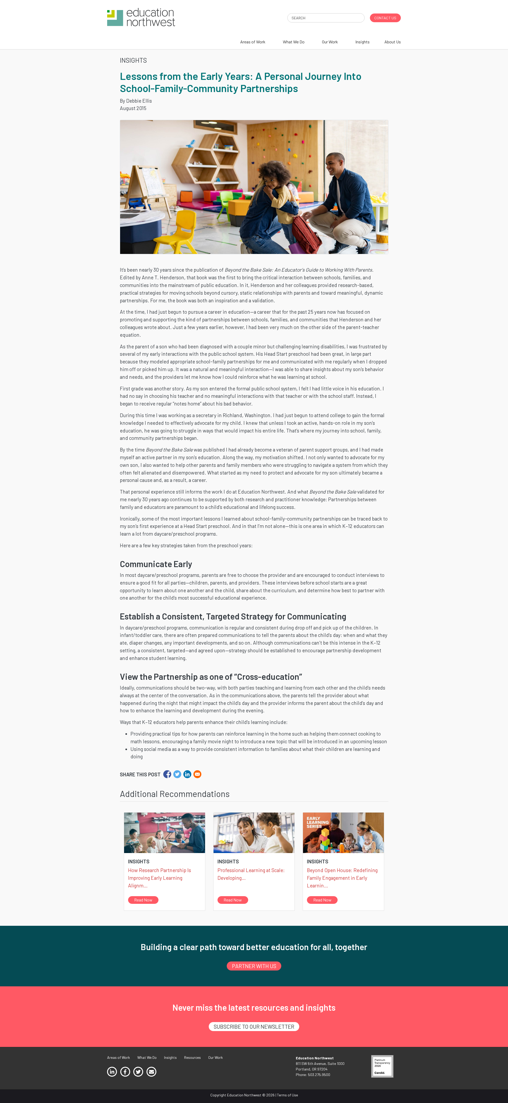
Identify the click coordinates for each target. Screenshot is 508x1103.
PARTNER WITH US (254, 966)
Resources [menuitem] (192, 1057)
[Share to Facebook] (167, 774)
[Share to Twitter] (177, 774)
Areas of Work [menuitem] (252, 41)
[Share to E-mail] (197, 774)
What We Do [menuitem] (294, 41)
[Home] (141, 16)
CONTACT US (385, 18)
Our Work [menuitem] (330, 41)
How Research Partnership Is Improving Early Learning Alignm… (159, 877)
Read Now (143, 899)
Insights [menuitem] (362, 41)
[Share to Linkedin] (187, 774)
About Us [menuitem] (392, 41)
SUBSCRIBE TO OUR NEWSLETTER (254, 1026)
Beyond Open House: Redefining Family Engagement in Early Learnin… (342, 877)
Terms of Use (287, 1095)
